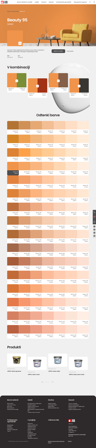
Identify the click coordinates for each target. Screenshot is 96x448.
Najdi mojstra (51, 406)
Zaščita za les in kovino (33, 406)
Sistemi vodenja (31, 429)
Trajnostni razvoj (32, 428)
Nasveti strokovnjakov (73, 405)
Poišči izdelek (70, 51)
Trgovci (9, 431)
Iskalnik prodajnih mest (53, 408)
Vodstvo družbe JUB (32, 425)
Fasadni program (32, 405)
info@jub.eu (71, 432)
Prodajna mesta (31, 435)
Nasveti (51, 2)
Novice (29, 431)
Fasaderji (9, 426)
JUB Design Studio (52, 405)
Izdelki (37, 2)
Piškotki (69, 441)
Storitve (43, 2)
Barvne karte (15, 11)
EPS (28, 411)
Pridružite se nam (32, 426)
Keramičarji (10, 428)
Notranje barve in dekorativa (34, 403)
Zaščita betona (31, 408)
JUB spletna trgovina (80, 2)
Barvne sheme (10, 408)
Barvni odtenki (12, 400)
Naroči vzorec (58, 51)
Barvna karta (10, 403)
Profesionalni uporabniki (63, 2)
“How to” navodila (72, 403)
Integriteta (30, 432)
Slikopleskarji (10, 425)
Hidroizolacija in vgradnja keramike (36, 409)
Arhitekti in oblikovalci (12, 429)
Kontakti (30, 436)
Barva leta (9, 406)
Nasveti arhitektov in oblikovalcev (76, 406)
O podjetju (32, 420)
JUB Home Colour (11, 405)
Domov (9, 11)
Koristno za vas (72, 408)
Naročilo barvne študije (12, 409)
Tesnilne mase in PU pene (34, 412)
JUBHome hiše (53, 420)
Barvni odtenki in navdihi (24, 2)
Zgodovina (30, 423)
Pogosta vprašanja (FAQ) (74, 409)
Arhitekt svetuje (52, 403)
